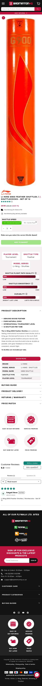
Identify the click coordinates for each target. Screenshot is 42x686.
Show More (21, 359)
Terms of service (30, 664)
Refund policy (10, 664)
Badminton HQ (19, 659)
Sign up (33, 560)
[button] (3, 3)
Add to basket (21, 242)
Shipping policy (20, 668)
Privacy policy (19, 664)
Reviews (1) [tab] (11, 475)
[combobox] (21, 9)
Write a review (32, 463)
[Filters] (3, 482)
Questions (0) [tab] (31, 475)
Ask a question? (32, 467)
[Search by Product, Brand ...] (37, 9)
